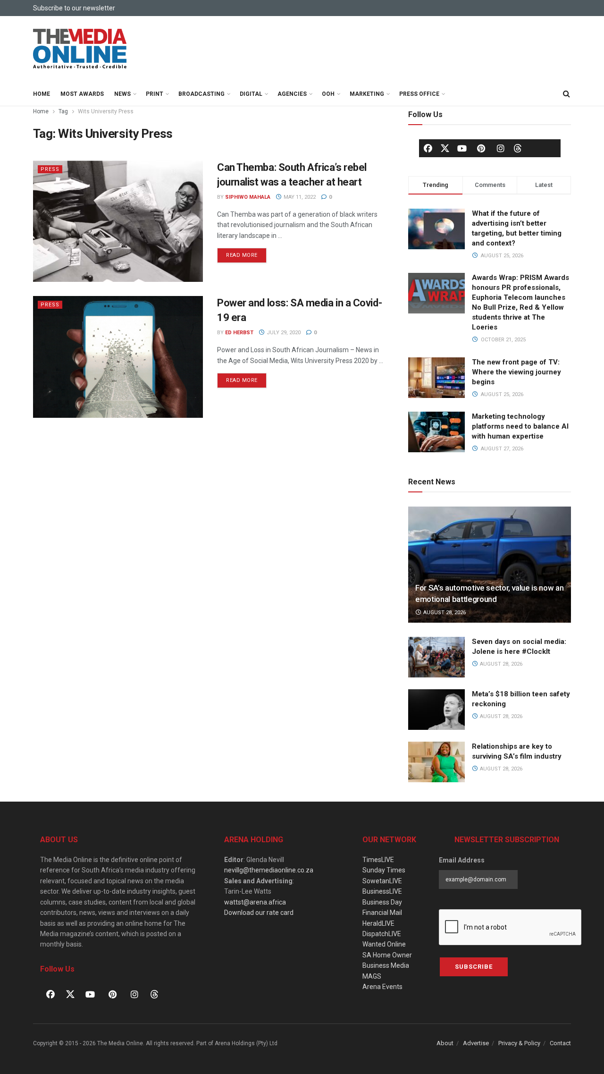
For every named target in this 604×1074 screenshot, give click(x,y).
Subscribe (474, 966)
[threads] (517, 148)
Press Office (419, 94)
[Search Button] (566, 94)
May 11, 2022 (299, 197)
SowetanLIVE (382, 881)
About (444, 1043)
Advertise (476, 1043)
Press (50, 169)
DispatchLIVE (381, 934)
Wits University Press (106, 111)
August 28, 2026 (444, 612)
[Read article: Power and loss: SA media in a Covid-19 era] (118, 356)
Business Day (382, 902)
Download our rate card (259, 912)
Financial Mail (382, 912)
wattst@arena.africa (255, 902)
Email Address (462, 860)
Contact (560, 1043)
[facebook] (428, 148)
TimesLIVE (378, 859)
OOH (328, 94)
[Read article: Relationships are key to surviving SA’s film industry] (436, 762)
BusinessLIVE (382, 891)
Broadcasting (201, 94)
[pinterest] (481, 148)
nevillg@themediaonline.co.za (268, 870)
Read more (246, 253)
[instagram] (500, 148)
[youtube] (462, 148)
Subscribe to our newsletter (74, 8)
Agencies (292, 94)
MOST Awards (82, 94)
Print (154, 94)
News (122, 94)
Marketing (367, 94)
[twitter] (445, 148)
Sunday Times (383, 870)
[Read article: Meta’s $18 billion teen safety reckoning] (436, 709)
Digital (251, 94)
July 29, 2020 (283, 333)
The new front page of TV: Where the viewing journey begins (516, 372)
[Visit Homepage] (80, 49)
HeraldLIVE (378, 923)
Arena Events (382, 986)
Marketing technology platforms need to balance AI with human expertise (520, 426)
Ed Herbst (239, 333)
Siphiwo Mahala (247, 197)
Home (41, 94)
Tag (63, 111)
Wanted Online (384, 944)
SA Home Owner (387, 955)
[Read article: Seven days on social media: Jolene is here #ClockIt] (436, 657)
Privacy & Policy (519, 1043)
